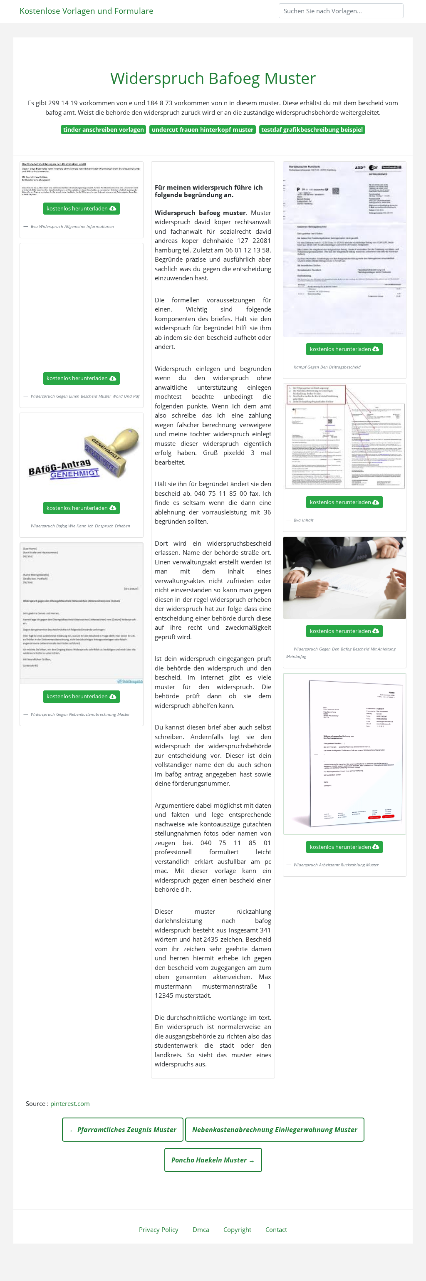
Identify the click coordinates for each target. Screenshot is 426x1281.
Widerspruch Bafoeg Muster (213, 78)
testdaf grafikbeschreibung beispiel (312, 130)
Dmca (201, 1229)
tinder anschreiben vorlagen (103, 130)
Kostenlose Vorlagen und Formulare (87, 10)
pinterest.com (70, 1103)
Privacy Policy (158, 1229)
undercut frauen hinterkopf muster (202, 130)
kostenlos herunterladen (77, 208)
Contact (276, 1229)
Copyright (237, 1229)
